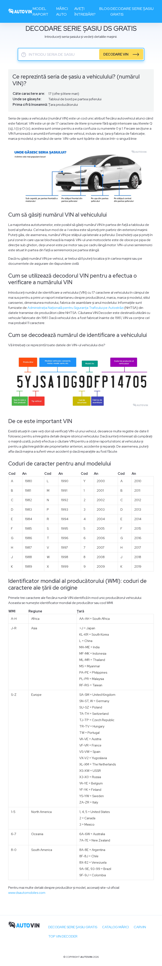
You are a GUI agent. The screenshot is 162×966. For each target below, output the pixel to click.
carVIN (140, 927)
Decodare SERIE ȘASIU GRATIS (72, 927)
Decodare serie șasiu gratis (132, 11)
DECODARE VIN (115, 54)
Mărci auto (62, 11)
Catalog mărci (115, 927)
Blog (104, 8)
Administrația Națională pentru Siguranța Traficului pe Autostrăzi (75, 307)
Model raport (40, 11)
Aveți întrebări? (85, 11)
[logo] (20, 11)
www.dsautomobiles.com (26, 892)
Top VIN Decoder (62, 936)
